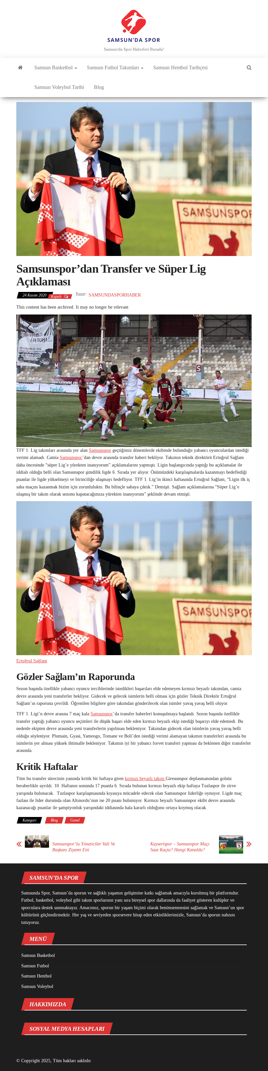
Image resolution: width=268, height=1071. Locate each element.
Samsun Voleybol (37, 986)
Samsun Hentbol (36, 976)
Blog (99, 87)
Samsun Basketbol (54, 67)
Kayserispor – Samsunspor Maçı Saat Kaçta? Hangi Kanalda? (179, 847)
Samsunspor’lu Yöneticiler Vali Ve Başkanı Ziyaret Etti (83, 847)
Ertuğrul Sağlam (31, 660)
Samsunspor (100, 450)
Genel (74, 820)
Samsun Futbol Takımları (113, 67)
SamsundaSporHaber (115, 295)
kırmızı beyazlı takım (145, 778)
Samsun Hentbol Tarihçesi (180, 67)
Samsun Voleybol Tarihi (59, 87)
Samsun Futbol (35, 965)
